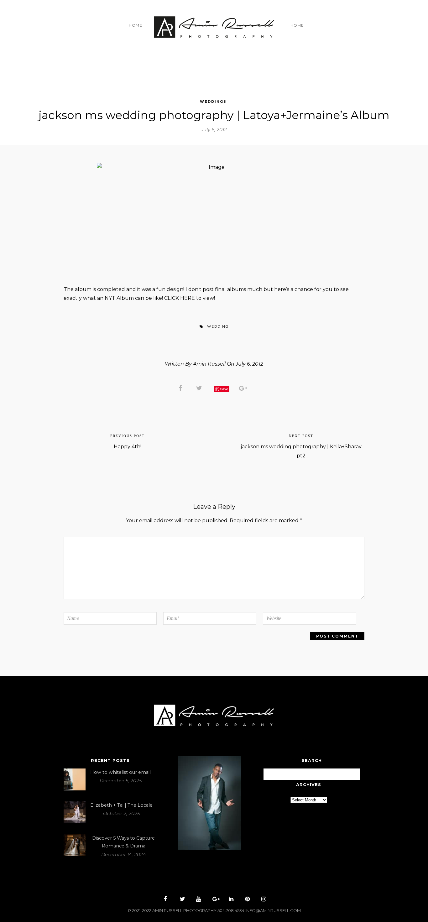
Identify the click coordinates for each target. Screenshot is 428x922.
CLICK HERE (179, 298)
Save (224, 389)
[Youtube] (197, 900)
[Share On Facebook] (181, 387)
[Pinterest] (246, 900)
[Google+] (214, 900)
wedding (218, 326)
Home (135, 25)
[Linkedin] (230, 900)
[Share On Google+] (244, 387)
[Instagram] (263, 900)
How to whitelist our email (120, 772)
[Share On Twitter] (200, 387)
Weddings (213, 101)
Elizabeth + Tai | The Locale (121, 805)
